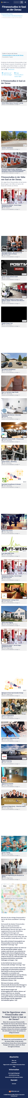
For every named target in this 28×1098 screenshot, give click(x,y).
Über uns (14, 1060)
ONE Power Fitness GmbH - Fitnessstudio (13, 439)
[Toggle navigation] (25, 2)
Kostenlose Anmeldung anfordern (14, 1036)
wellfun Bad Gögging (7, 622)
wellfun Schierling (7, 761)
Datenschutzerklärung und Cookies (14, 1077)
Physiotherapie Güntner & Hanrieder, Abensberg (11, 415)
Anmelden (14, 1062)
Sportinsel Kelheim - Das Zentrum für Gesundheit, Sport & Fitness (12, 253)
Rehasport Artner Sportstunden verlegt (12, 693)
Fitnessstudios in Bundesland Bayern (12, 16)
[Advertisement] (14, 33)
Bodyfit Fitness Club (7, 323)
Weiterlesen (11, 69)
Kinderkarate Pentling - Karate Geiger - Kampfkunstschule (12, 576)
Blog (14, 1066)
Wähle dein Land (15, 1091)
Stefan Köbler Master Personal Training (12, 103)
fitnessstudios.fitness (7, 14)
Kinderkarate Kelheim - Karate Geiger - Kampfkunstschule (12, 206)
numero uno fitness (7, 530)
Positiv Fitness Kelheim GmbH (10, 276)
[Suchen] (21, 2)
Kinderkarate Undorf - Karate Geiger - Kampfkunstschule (12, 646)
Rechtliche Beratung (14, 1075)
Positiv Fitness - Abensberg (9, 461)
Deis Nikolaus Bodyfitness (8, 369)
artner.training (6, 852)
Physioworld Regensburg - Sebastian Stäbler (14, 806)
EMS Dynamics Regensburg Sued (10, 738)
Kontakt (14, 1083)
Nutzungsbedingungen (14, 1073)
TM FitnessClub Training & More (10, 600)
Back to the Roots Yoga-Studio (10, 392)
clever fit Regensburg (8, 715)
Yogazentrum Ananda (7, 783)
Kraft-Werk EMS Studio (8, 553)
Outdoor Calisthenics (7, 148)
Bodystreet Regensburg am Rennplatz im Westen (13, 876)
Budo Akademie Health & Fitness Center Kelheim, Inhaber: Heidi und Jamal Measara (13, 300)
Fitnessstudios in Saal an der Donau (12, 55)
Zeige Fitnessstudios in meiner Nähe (18, 74)
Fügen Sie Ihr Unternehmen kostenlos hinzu (14, 1064)
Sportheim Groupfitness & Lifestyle (11, 484)
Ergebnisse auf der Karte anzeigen (14, 898)
